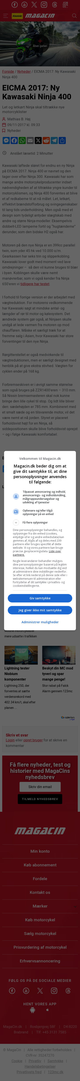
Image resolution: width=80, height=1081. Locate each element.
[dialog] (40, 540)
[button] (40, 522)
